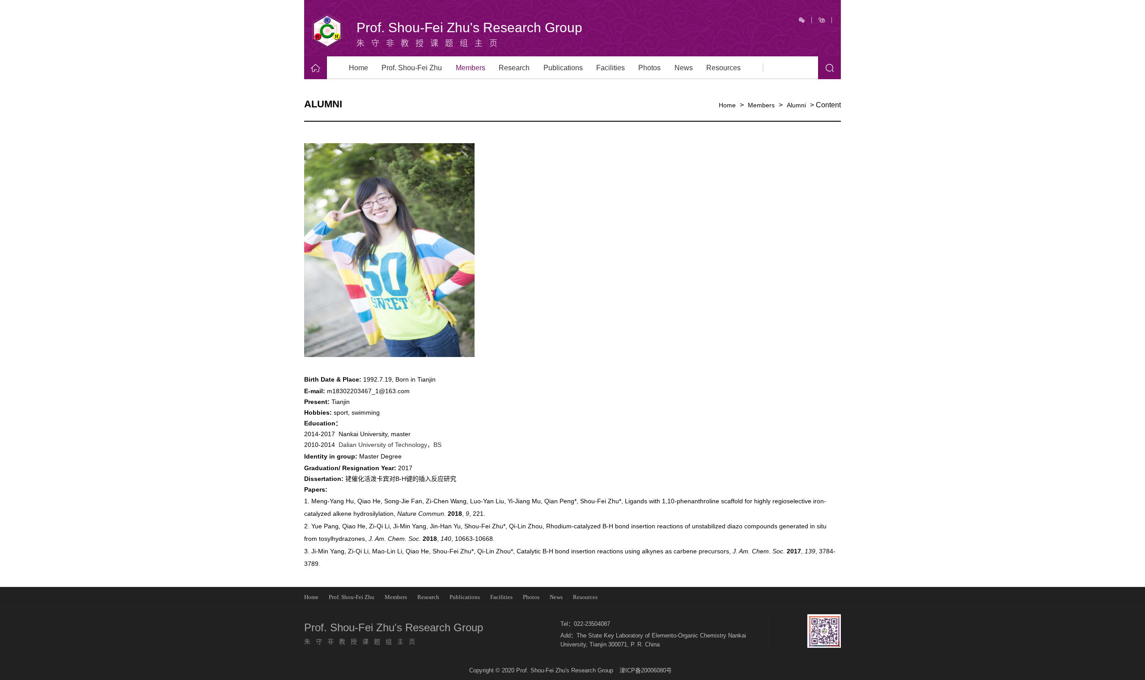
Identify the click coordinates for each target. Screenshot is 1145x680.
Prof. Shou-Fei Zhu (412, 68)
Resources (723, 68)
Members (470, 68)
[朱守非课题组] (327, 31)
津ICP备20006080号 (645, 670)
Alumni (796, 105)
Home (358, 68)
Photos (649, 68)
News (683, 68)
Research (514, 68)
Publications (563, 68)
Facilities (610, 68)
